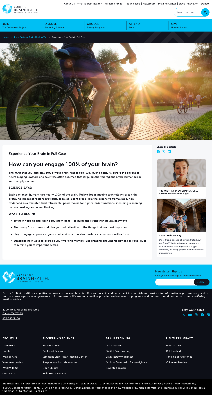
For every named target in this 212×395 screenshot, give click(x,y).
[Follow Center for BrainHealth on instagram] (196, 314)
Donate (205, 3)
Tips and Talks (132, 3)
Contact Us (9, 373)
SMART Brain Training (170, 235)
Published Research (54, 351)
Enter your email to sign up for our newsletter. (178, 275)
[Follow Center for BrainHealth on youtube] (190, 314)
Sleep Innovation (188, 3)
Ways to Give (9, 356)
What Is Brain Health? (89, 3)
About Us (69, 3)
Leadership (8, 345)
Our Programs (114, 345)
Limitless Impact (179, 338)
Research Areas (113, 3)
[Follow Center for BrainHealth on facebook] (202, 314)
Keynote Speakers (116, 367)
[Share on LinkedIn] (169, 151)
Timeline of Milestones (179, 356)
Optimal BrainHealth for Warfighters (126, 362)
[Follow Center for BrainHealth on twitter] (183, 314)
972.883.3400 (11, 318)
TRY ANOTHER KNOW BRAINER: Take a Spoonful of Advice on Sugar (178, 192)
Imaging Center (167, 3)
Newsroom (149, 3)
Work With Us (10, 367)
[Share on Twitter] (163, 151)
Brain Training (118, 338)
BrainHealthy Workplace (119, 356)
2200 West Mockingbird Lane (20, 309)
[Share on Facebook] (158, 151)
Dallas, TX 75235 (12, 313)
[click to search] (205, 12)
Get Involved (173, 351)
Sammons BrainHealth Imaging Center (65, 356)
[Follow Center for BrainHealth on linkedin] (208, 314)
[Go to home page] (25, 277)
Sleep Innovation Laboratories (60, 362)
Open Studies (50, 367)
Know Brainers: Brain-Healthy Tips (30, 37)
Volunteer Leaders (12, 362)
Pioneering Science (58, 338)
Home (5, 37)
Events (6, 351)
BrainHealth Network (55, 373)
